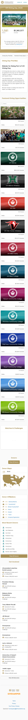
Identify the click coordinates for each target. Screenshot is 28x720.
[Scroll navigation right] (27, 55)
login (25, 2)
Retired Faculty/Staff (13, 507)
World (8, 471)
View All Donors (14, 462)
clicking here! (19, 44)
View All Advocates (14, 678)
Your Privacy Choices (14, 706)
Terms (14, 701)
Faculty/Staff (12, 504)
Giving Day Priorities (7, 55)
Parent (9, 509)
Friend (9, 514)
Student (10, 512)
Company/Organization (13, 517)
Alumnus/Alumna (13, 501)
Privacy (14, 703)
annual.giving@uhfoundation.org (17, 708)
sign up (19, 2)
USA (4, 471)
